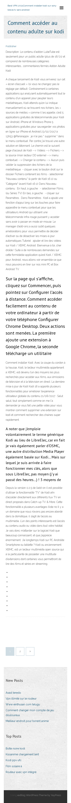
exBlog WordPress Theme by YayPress (39, 795)
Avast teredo (13, 692)
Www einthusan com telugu (23, 704)
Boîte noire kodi (15, 748)
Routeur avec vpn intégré (21, 772)
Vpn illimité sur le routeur (21, 698)
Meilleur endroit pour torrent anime (27, 721)
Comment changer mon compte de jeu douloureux (30, 712)
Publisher (11, 46)
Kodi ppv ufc (13, 760)
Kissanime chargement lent (22, 754)
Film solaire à (14, 766)
